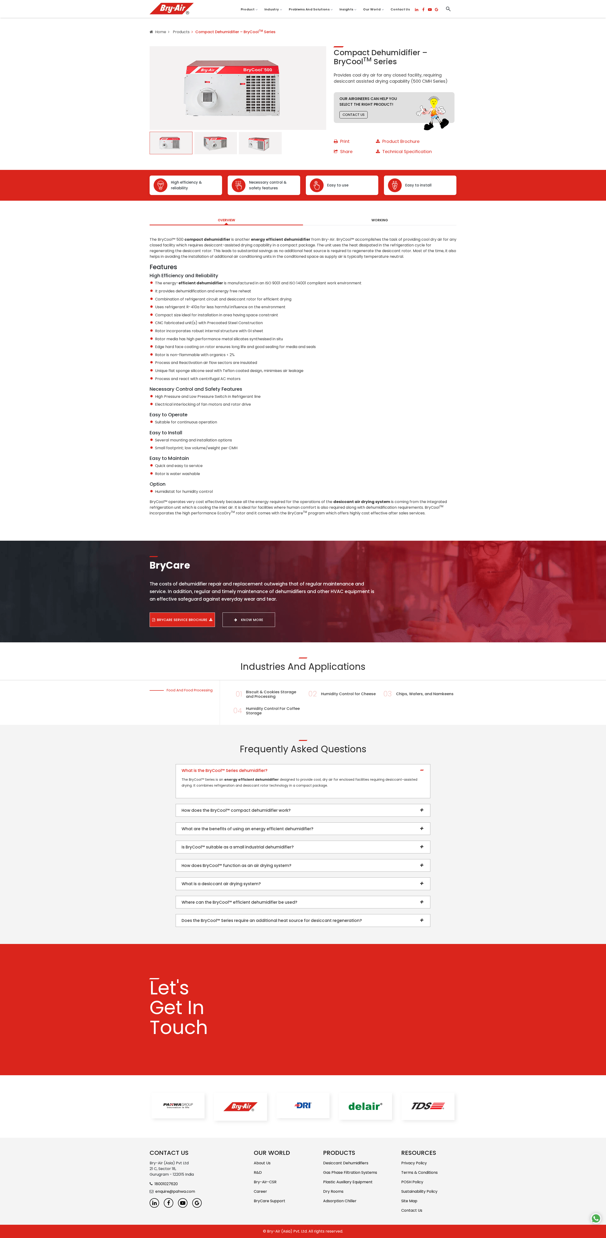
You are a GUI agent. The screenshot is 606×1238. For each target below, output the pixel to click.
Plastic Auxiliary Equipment (348, 1182)
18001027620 (166, 1184)
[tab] (171, 143)
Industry (271, 9)
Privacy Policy (414, 1163)
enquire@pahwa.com (175, 1191)
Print (345, 141)
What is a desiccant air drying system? (221, 884)
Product (247, 9)
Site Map (409, 1201)
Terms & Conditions (419, 1172)
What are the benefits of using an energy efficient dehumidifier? (247, 829)
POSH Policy (412, 1182)
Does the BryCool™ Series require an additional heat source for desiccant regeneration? (272, 920)
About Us (262, 1163)
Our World (372, 9)
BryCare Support (269, 1201)
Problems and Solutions (309, 9)
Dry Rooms (333, 1191)
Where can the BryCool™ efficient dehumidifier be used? (239, 902)
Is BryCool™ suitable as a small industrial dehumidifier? (238, 847)
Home (160, 32)
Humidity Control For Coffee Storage (273, 711)
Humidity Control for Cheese (348, 694)
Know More (252, 619)
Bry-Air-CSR (265, 1182)
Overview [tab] (226, 220)
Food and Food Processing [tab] (190, 690)
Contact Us (400, 9)
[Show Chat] (596, 1218)
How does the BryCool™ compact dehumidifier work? (236, 810)
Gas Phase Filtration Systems (350, 1172)
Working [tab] (379, 220)
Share (346, 151)
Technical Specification (407, 151)
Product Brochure (400, 141)
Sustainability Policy (419, 1191)
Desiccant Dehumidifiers (345, 1163)
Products (181, 32)
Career (260, 1191)
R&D (258, 1172)
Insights (346, 9)
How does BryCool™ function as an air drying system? (236, 865)
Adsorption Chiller (339, 1201)
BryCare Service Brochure (182, 619)
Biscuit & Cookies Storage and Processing (271, 694)
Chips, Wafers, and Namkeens (425, 694)
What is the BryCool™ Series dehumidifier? (224, 770)
